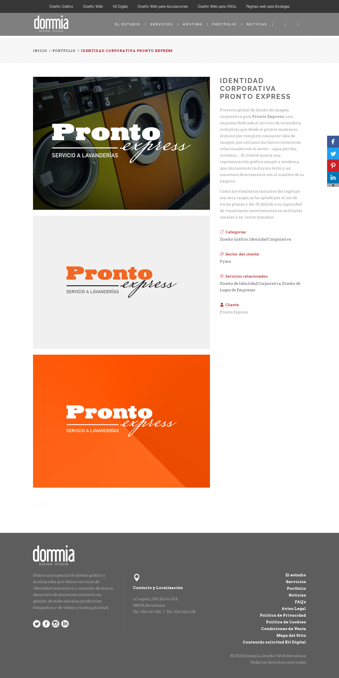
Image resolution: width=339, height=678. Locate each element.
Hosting (192, 24)
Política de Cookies (286, 622)
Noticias (257, 24)
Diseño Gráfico (61, 6)
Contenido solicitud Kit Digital (274, 642)
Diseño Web (93, 6)
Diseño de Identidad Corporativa (250, 283)
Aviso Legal (294, 608)
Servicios (161, 24)
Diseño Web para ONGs (217, 6)
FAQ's (300, 602)
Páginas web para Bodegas (268, 6)
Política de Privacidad (283, 615)
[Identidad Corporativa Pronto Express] (121, 213)
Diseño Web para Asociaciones (163, 6)
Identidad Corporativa (270, 239)
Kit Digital (120, 6)
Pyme (225, 261)
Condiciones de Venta (283, 629)
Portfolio (224, 24)
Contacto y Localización (158, 588)
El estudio (127, 24)
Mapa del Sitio (291, 635)
